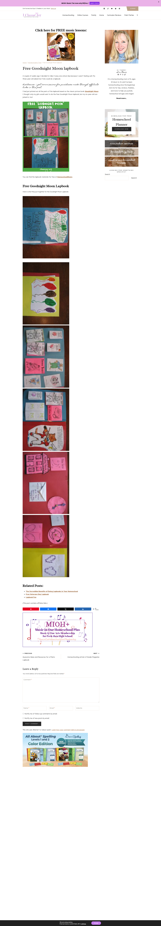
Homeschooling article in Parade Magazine (83, 655)
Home (101, 15)
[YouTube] (112, 8)
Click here (42, 30)
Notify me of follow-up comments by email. (41, 714)
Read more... (121, 98)
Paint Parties (129, 15)
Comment (27, 679)
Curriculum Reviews (114, 15)
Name (26, 708)
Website (79, 708)
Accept (96, 923)
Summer (133, 8)
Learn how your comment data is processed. (68, 730)
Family (93, 15)
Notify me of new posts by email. (37, 718)
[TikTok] (108, 8)
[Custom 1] (123, 8)
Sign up (53, 8)
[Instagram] (104, 8)
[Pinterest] (119, 8)
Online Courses (82, 15)
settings (83, 924)
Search (107, 174)
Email (52, 708)
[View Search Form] (137, 15)
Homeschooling (68, 15)
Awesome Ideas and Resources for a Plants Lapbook (39, 657)
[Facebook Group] (115, 8)
